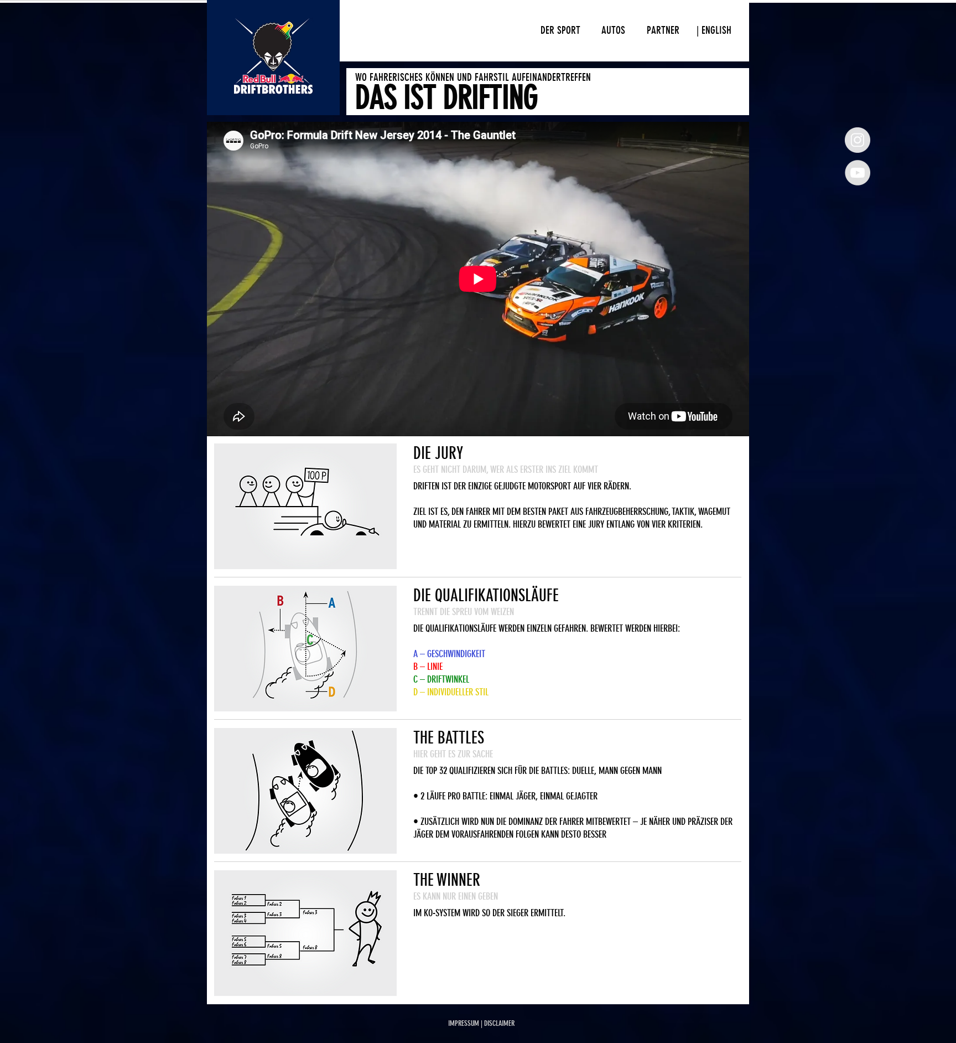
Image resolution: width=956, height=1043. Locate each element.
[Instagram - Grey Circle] (857, 140)
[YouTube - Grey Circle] (857, 172)
